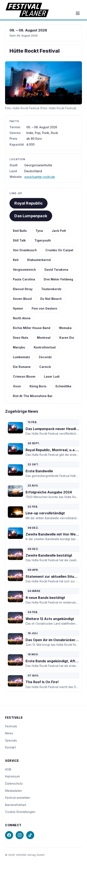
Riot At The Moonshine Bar (33, 396)
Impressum (12, 776)
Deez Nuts (20, 337)
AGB (8, 769)
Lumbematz (21, 357)
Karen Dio (66, 337)
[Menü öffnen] (77, 13)
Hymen (18, 308)
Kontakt (10, 747)
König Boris (38, 386)
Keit (16, 260)
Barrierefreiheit (15, 805)
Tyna (39, 230)
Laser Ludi (52, 376)
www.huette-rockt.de (39, 177)
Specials (11, 740)
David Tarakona (56, 269)
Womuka (65, 328)
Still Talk (19, 240)
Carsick (45, 367)
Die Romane (22, 367)
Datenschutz (14, 783)
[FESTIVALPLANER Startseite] (27, 10)
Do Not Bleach (51, 298)
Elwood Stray (23, 289)
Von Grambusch (25, 250)
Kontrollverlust (45, 347)
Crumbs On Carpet (59, 250)
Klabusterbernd (39, 260)
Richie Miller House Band (31, 328)
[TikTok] (30, 835)
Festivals (11, 726)
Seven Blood (22, 298)
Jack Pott (59, 230)
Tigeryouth (42, 240)
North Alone (22, 318)
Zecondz (45, 357)
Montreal (43, 337)
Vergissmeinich (24, 269)
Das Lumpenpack (30, 215)
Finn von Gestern (44, 308)
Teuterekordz (51, 289)
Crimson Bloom (24, 376)
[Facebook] (9, 835)
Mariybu (19, 347)
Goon (17, 386)
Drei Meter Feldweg (58, 279)
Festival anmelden (17, 797)
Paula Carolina (24, 279)
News (9, 733)
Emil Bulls (20, 230)
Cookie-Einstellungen (20, 812)
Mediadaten (13, 790)
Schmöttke (63, 386)
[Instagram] (20, 835)
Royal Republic (28, 203)
